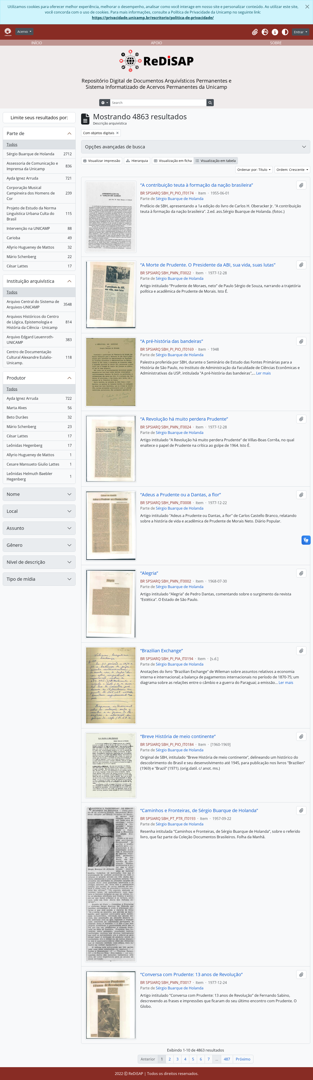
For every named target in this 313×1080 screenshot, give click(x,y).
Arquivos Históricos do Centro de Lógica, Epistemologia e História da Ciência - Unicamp (39, 322)
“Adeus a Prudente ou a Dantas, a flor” (180, 494)
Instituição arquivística (30, 281)
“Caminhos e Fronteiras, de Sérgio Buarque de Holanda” (199, 810)
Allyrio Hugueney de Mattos (39, 248)
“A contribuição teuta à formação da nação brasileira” (196, 185)
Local (12, 511)
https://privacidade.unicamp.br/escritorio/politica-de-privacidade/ (153, 17)
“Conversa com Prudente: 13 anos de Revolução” (191, 974)
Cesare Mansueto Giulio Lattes (39, 465)
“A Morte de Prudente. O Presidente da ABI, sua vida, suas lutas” (207, 265)
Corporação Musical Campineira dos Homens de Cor (39, 193)
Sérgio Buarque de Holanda (39, 155)
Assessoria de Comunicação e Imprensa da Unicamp (39, 166)
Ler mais (263, 373)
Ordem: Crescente (291, 169)
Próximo (243, 1059)
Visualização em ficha (175, 160)
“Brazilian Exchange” (161, 650)
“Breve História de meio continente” (178, 736)
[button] (255, 32)
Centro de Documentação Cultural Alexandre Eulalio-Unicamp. (39, 357)
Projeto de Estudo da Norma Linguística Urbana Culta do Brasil (39, 213)
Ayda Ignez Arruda (39, 179)
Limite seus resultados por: (39, 117)
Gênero (14, 545)
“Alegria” (149, 573)
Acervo (23, 31)
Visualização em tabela (218, 160)
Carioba (39, 239)
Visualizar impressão (103, 160)
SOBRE (276, 42)
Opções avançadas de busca (115, 147)
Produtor (16, 378)
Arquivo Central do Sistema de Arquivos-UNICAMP (39, 304)
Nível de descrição (26, 562)
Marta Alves (39, 409)
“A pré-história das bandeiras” (171, 341)
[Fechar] (307, 6)
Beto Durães (39, 418)
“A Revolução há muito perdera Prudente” (184, 419)
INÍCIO (36, 42)
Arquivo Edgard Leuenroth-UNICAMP (39, 339)
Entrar (299, 32)
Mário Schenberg (39, 257)
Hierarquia (139, 160)
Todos (12, 144)
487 (227, 1059)
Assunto (15, 528)
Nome (13, 494)
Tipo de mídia (21, 579)
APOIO (156, 42)
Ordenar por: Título (252, 169)
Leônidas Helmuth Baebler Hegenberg (39, 476)
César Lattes (39, 267)
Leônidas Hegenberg (39, 446)
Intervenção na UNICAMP (39, 229)
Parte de (15, 133)
